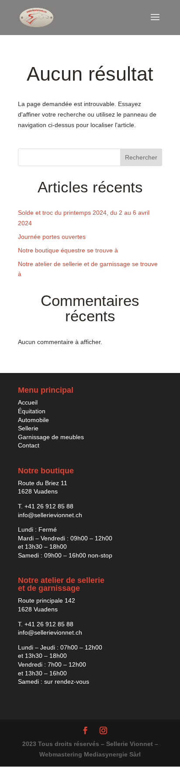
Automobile (33, 419)
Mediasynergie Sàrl (112, 754)
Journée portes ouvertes (52, 236)
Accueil (28, 402)
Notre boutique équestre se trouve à (68, 250)
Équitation (31, 411)
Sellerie (28, 428)
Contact (28, 445)
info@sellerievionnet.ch (50, 514)
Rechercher (141, 157)
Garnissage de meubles (51, 436)
